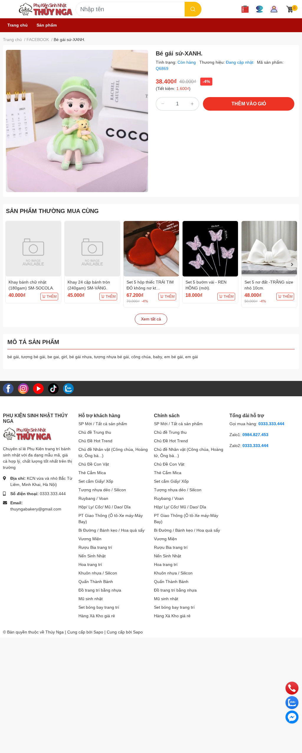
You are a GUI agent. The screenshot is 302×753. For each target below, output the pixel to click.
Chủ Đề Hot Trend (95, 440)
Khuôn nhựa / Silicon (97, 573)
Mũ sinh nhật (90, 598)
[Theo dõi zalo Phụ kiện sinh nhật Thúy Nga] (68, 388)
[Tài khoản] (274, 9)
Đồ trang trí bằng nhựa (99, 590)
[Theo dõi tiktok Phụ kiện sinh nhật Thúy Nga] (53, 388)
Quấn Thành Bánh (95, 581)
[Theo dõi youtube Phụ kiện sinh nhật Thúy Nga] (38, 388)
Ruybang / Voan (93, 498)
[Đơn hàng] (245, 9)
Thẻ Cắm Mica (92, 472)
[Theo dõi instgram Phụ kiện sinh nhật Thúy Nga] (23, 388)
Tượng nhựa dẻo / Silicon (102, 489)
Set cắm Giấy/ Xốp (95, 481)
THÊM (52, 296)
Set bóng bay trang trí (98, 607)
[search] (193, 9)
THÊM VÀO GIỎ (249, 103)
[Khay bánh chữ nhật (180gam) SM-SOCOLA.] (33, 248)
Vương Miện (89, 538)
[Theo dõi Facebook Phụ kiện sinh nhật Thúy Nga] (8, 388)
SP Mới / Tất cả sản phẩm (102, 423)
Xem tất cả (151, 319)
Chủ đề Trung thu (94, 432)
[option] (77, 121)
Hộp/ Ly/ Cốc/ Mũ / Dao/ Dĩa (104, 507)
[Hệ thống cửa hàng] (259, 9)
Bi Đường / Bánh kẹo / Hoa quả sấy (111, 530)
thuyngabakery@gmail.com (35, 509)
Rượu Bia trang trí (95, 547)
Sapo (138, 632)
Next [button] (291, 264)
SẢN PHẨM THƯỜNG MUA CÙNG (52, 211)
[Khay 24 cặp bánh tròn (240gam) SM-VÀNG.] (92, 248)
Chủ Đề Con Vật (93, 464)
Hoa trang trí (90, 564)
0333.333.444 (53, 493)
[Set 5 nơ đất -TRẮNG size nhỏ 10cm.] (269, 248)
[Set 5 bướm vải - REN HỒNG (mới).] (210, 248)
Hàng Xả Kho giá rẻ (96, 615)
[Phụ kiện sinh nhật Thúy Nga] (45, 9)
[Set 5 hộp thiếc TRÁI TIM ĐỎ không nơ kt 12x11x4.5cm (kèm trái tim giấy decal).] (151, 248)
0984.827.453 (255, 434)
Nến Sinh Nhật (92, 556)
